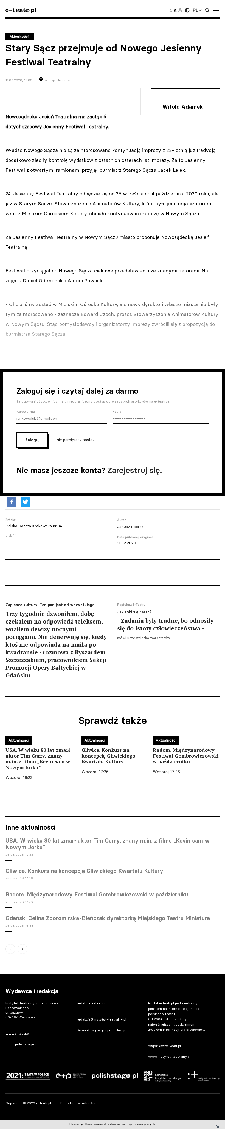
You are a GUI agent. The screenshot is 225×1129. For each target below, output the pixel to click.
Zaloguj (32, 440)
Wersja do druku (57, 80)
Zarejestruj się (134, 470)
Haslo (117, 412)
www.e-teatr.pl (17, 1033)
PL (195, 10)
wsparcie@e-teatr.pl (164, 1045)
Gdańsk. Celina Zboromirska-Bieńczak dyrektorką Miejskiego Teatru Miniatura (107, 918)
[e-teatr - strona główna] (20, 10)
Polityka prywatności (77, 1103)
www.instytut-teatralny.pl (169, 1056)
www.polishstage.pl (21, 1044)
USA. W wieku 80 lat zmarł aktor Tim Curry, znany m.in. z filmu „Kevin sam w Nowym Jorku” (107, 844)
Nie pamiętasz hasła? (75, 439)
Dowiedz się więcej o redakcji (101, 1030)
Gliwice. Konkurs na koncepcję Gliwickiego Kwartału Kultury (84, 871)
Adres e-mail (26, 412)
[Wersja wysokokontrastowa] (187, 10)
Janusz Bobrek (130, 526)
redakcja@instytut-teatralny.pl (101, 1019)
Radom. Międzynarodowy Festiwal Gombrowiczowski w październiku (96, 894)
